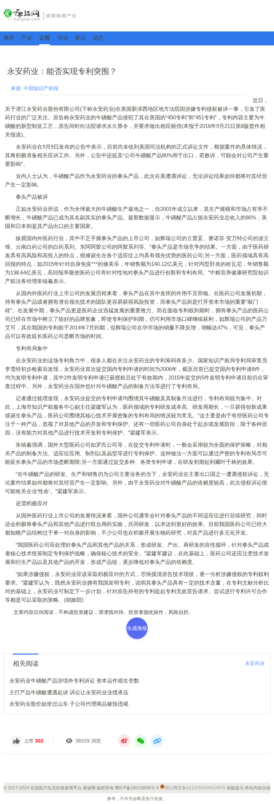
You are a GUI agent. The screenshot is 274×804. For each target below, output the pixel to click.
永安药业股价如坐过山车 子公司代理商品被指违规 (68, 704)
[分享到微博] (124, 740)
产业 (26, 38)
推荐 (9, 38)
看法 (80, 38)
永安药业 (255, 663)
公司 (44, 38)
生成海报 (137, 628)
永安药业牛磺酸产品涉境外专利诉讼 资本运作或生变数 (74, 681)
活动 (62, 38)
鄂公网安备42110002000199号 (195, 787)
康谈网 (137, 15)
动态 (98, 38)
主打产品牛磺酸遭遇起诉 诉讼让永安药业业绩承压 (68, 692)
